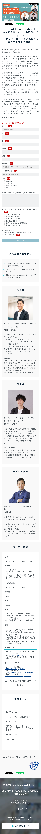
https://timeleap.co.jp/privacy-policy (19, 672)
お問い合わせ (21, 809)
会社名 (4, 126)
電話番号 (5, 163)
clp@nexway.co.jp (16, 655)
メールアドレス (7, 171)
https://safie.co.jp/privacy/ (15, 668)
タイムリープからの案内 (13, 216)
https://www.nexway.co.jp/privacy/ (18, 676)
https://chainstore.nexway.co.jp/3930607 (16, 233)
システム (9, 183)
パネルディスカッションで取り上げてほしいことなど (18, 193)
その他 (8, 190)
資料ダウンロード (22, 826)
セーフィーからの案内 (13, 214)
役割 (3, 178)
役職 (3, 156)
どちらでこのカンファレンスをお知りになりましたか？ (19, 210)
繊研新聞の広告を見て (13, 225)
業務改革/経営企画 (12, 185)
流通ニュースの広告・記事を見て (16, 223)
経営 (7, 187)
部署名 (4, 148)
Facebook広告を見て (13, 221)
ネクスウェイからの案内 (14, 219)
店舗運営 (9, 181)
